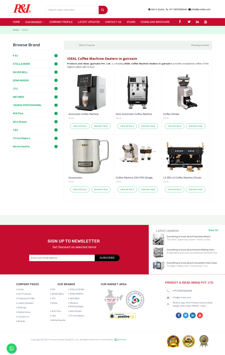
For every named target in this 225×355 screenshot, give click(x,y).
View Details (80, 126)
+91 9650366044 (177, 9)
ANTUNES (18, 97)
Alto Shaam (20, 121)
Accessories (75, 177)
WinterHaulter (21, 146)
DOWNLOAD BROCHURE (155, 22)
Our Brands (33, 22)
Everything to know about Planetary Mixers (189, 236)
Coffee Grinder (171, 114)
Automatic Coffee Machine (84, 114)
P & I (15, 55)
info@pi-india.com (201, 9)
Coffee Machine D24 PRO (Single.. (135, 177)
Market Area (23, 312)
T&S (15, 130)
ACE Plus (18, 113)
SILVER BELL (20, 72)
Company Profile (61, 22)
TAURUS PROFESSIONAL (27, 105)
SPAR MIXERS (21, 80)
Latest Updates (89, 22)
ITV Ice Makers (21, 138)
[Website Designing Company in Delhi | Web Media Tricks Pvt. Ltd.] (120, 339)
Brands (21, 321)
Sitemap (21, 307)
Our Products (24, 294)
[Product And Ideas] (22, 8)
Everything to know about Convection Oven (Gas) (192, 263)
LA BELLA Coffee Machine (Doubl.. (182, 177)
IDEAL (54, 303)
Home (16, 22)
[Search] (103, 10)
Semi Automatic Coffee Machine (134, 114)
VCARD (131, 22)
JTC (15, 88)
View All (213, 230)
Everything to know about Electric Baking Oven (190, 249)
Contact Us (113, 22)
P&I (53, 289)
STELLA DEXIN (21, 63)
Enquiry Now (101, 126)
